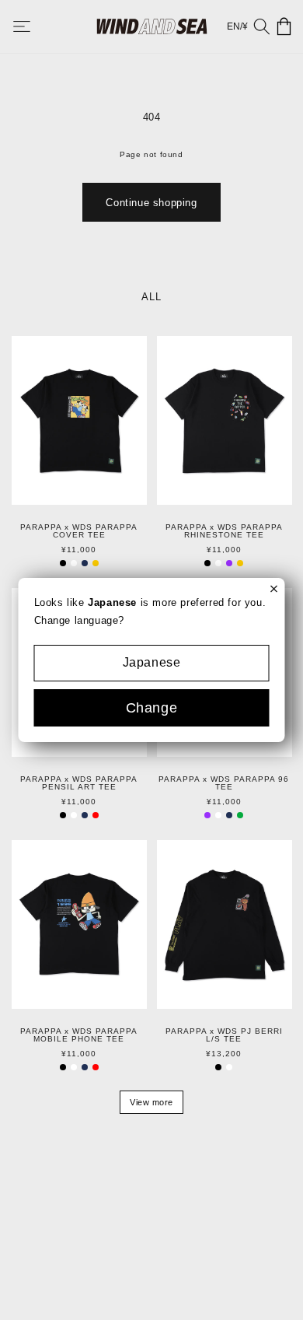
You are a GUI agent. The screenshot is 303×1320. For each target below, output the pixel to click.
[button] (33, 26)
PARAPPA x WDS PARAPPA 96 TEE (223, 783)
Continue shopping (151, 202)
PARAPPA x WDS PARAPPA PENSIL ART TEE (79, 783)
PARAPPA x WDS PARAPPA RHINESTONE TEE (224, 531)
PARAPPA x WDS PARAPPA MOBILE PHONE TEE (79, 1035)
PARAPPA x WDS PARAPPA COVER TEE (79, 531)
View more (151, 1102)
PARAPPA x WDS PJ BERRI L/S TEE (224, 1035)
